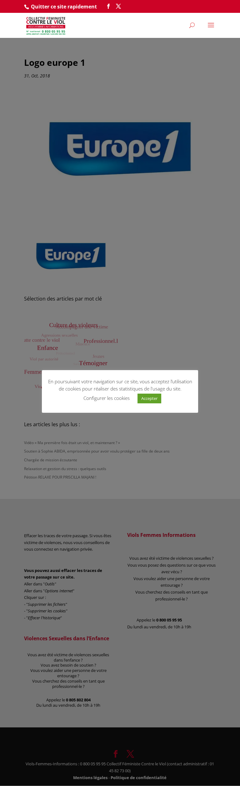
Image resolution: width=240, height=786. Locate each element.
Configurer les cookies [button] (106, 398)
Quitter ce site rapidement (64, 6)
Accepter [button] (149, 398)
